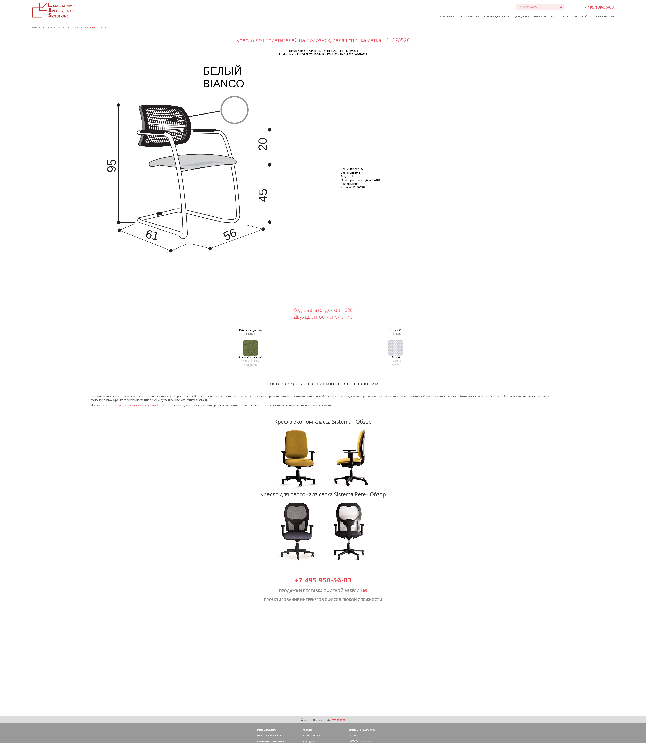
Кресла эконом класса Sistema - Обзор (323, 421)
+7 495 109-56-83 (598, 7)
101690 (83, 27)
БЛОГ (554, 16)
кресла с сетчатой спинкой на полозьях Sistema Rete (131, 405)
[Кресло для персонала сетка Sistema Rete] (323, 561)
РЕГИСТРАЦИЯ (605, 16)
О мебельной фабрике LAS (361, 730)
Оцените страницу (323, 719)
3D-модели (309, 741)
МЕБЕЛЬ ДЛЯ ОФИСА (497, 16)
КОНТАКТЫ (570, 16)
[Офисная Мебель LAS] (55, 10)
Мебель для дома (266, 730)
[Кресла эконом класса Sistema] (323, 488)
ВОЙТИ (586, 16)
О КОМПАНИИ (445, 16)
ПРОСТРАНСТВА (469, 16)
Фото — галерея (311, 735)
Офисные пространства (270, 735)
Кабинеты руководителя (270, 741)
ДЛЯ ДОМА (522, 16)
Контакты (353, 735)
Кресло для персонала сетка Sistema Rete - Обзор (323, 494)
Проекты (307, 730)
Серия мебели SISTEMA (67, 27)
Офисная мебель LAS (42, 27)
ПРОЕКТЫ (540, 16)
